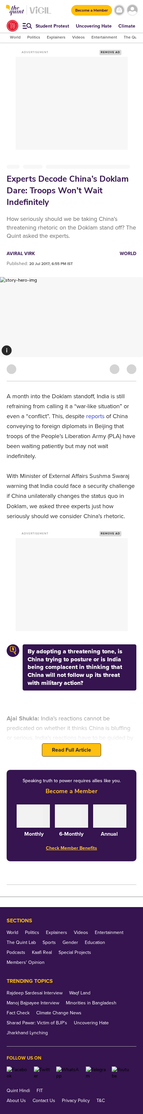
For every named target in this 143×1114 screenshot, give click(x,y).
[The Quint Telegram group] (96, 1073)
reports (95, 416)
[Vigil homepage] (40, 13)
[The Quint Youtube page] (121, 1073)
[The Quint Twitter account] (43, 1073)
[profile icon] (132, 10)
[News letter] (119, 10)
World (128, 253)
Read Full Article (71, 750)
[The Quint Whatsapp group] (68, 1073)
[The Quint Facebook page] (18, 1073)
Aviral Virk (21, 253)
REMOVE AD (110, 52)
